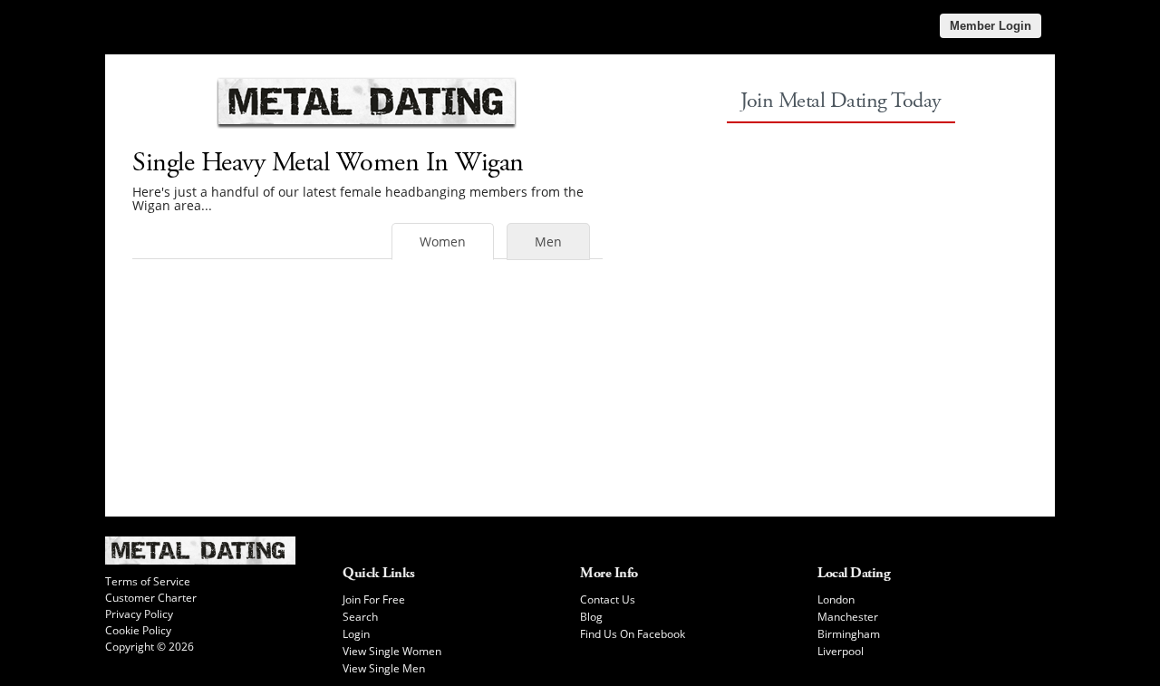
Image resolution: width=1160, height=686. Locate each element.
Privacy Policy (139, 614)
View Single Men (384, 668)
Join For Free (374, 599)
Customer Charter (151, 597)
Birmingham (848, 634)
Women (443, 241)
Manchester (847, 616)
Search (360, 616)
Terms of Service (147, 581)
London (836, 599)
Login (356, 634)
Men (548, 241)
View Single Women (392, 651)
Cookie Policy (138, 630)
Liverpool (840, 651)
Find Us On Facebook (632, 634)
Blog (591, 616)
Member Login (990, 26)
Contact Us (607, 599)
